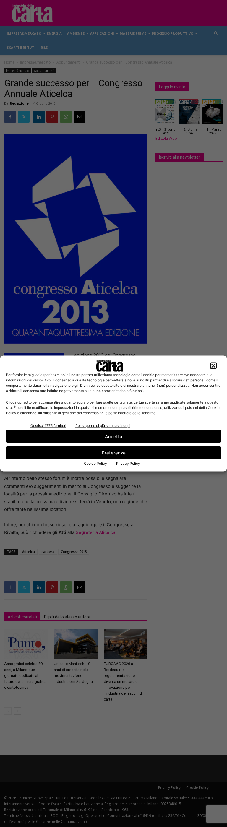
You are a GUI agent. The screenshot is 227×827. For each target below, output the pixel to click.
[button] (213, 366)
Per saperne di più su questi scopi (102, 425)
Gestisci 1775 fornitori (48, 425)
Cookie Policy (95, 463)
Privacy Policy (128, 463)
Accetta (113, 436)
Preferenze (114, 452)
